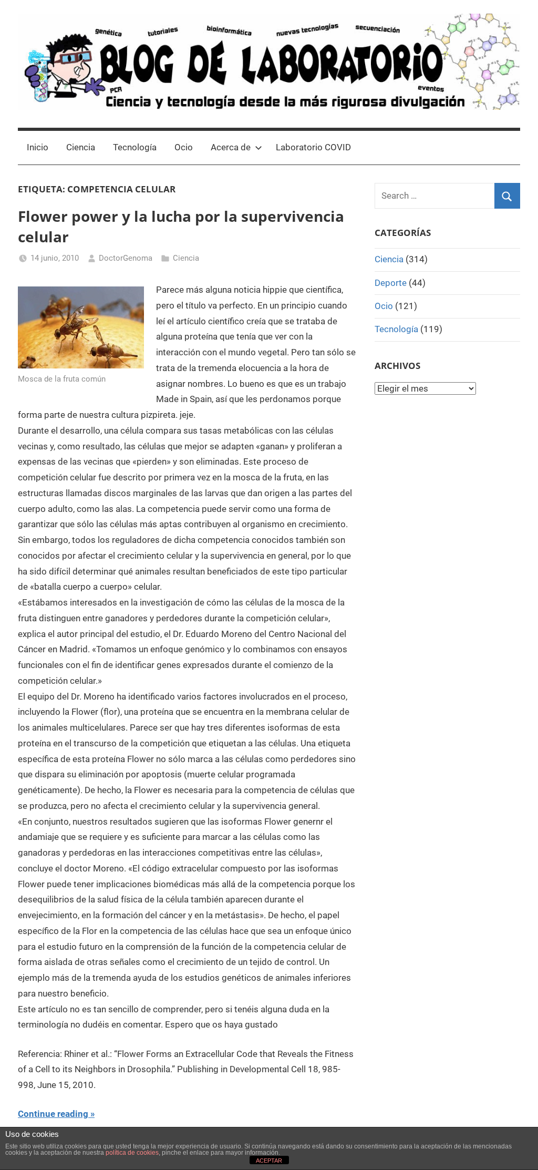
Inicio (37, 147)
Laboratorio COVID (313, 147)
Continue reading (53, 1114)
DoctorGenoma (125, 258)
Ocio (183, 147)
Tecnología (135, 147)
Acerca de (231, 147)
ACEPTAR (269, 1160)
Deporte (391, 283)
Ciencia (80, 147)
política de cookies (132, 1152)
